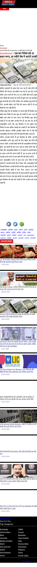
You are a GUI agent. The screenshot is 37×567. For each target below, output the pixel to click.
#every (27, 238)
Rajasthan (22, 535)
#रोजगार (14, 235)
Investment (3, 48)
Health (2, 549)
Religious (21, 549)
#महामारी (3, 235)
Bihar (2, 535)
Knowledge (4, 529)
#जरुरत (2, 232)
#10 (25, 235)
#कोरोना (8, 232)
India (20, 541)
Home (2, 45)
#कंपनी (21, 229)
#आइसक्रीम (3, 229)
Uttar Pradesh (23, 538)
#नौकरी (13, 232)
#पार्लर (16, 229)
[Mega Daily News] (8, 7)
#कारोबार (30, 229)
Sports (2, 555)
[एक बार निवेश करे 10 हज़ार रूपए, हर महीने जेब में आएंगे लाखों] (9, 224)
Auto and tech (5, 546)
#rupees (3, 238)
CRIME (20, 529)
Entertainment (5, 552)
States (20, 552)
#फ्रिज (29, 232)
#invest (20, 235)
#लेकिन (19, 232)
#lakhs (9, 238)
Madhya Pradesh (6, 541)
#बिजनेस (10, 229)
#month (33, 238)
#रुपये (25, 229)
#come (15, 238)
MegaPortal (26, 561)
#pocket (20, 238)
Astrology (3, 538)
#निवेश (24, 232)
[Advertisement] (18, 30)
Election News (23, 543)
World (2, 543)
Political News (5, 532)
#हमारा (9, 235)
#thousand (30, 235)
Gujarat (21, 532)
